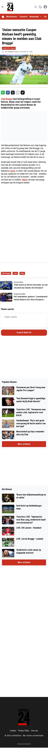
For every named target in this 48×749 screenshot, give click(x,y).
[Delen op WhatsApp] (3, 93)
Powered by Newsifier (24, 744)
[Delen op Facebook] (8, 93)
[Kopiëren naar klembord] (23, 93)
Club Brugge (6, 99)
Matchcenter (11, 16)
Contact (13, 730)
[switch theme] (40, 7)
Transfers (23, 16)
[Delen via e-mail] (18, 93)
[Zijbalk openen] (2, 6)
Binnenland (34, 16)
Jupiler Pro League (9, 48)
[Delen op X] (13, 93)
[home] (2, 16)
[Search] (35, 6)
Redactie (11, 52)
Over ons (34, 730)
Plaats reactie (24, 332)
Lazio (12, 171)
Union (24, 179)
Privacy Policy (23, 730)
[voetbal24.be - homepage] (10, 7)
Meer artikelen (24, 444)
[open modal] (45, 7)
